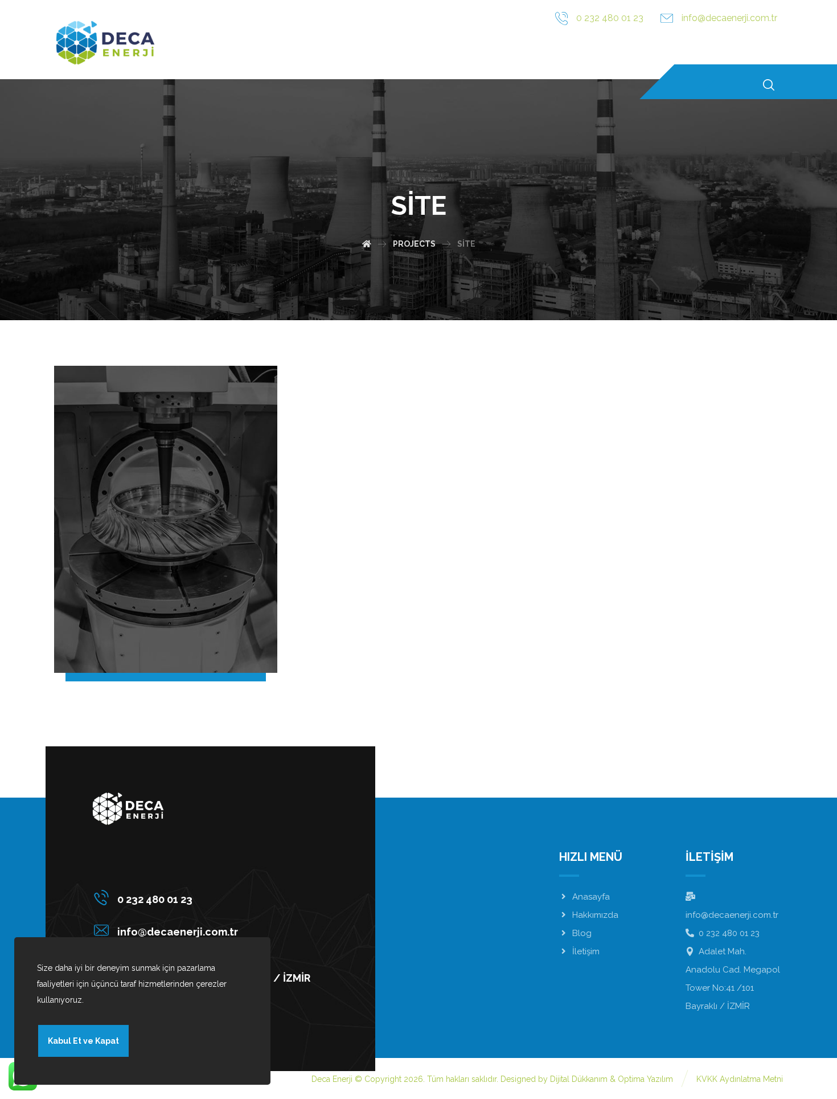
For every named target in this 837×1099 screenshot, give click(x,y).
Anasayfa (591, 897)
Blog (582, 933)
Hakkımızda (595, 915)
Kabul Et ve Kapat (83, 1040)
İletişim (586, 951)
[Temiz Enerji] (105, 43)
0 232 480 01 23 (729, 933)
